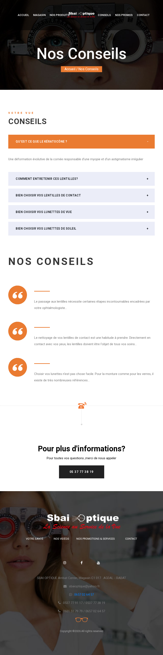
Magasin (39, 15)
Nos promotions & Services (95, 538)
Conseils (104, 15)
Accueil (23, 15)
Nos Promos (124, 15)
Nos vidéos (61, 538)
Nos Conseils (88, 69)
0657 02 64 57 (84, 594)
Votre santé (34, 538)
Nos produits (59, 15)
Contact (143, 15)
